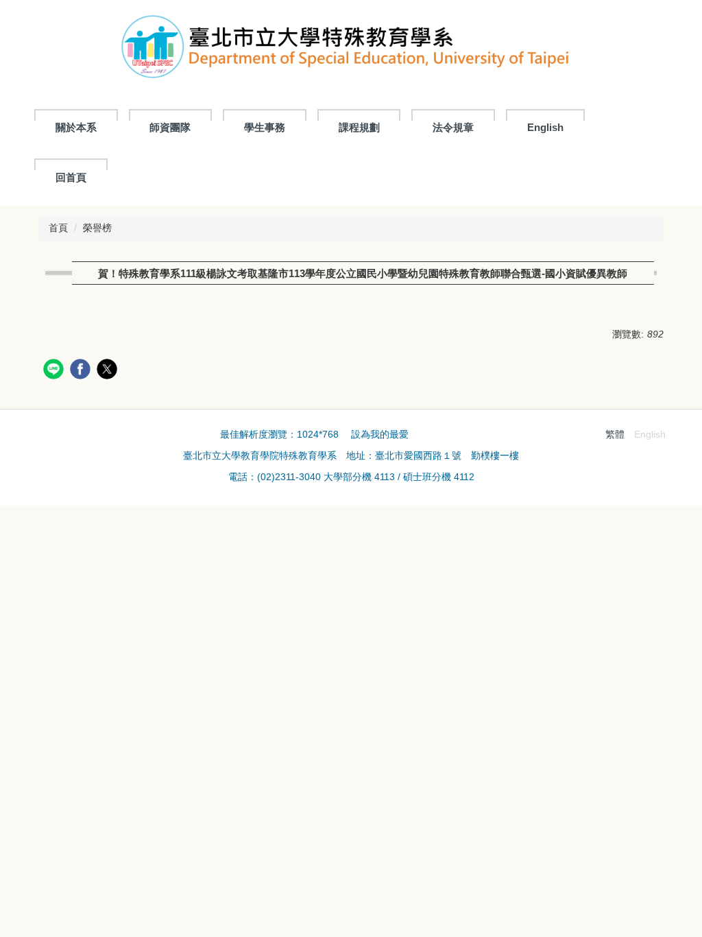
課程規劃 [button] (359, 127)
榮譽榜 (97, 227)
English (545, 127)
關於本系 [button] (76, 127)
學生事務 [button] (264, 127)
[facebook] (82, 371)
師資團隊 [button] (170, 127)
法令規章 (453, 127)
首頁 (58, 227)
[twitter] (109, 371)
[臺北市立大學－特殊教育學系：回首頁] (351, 50)
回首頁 (71, 177)
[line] (55, 371)
